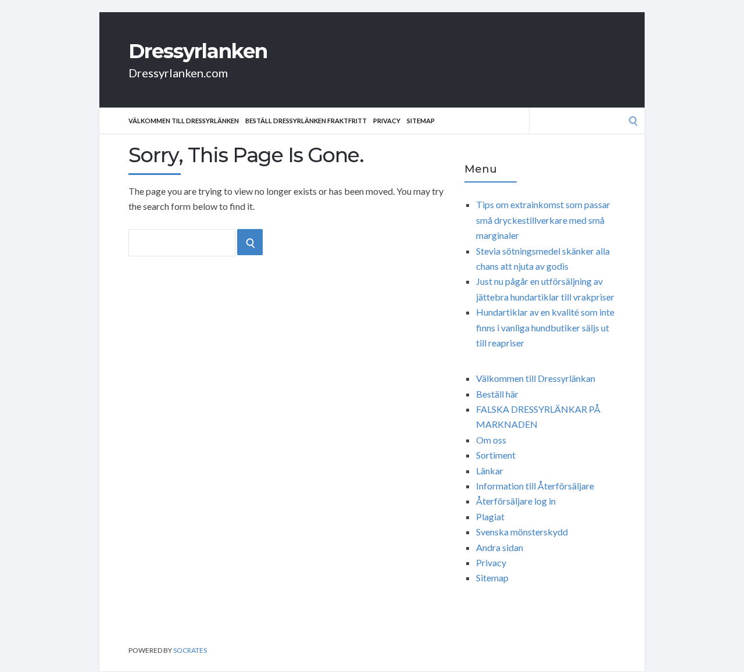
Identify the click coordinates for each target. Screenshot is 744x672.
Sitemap (421, 120)
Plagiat (490, 516)
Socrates (190, 650)
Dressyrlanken (197, 51)
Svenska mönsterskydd (522, 531)
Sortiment (496, 454)
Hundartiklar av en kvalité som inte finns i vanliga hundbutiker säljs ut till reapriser (545, 327)
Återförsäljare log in (516, 500)
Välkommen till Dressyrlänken (183, 120)
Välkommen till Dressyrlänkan (535, 378)
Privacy (386, 120)
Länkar (489, 470)
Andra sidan (499, 547)
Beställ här (497, 393)
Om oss (491, 439)
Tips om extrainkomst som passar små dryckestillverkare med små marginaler (543, 220)
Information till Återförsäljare (535, 485)
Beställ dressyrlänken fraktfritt (306, 120)
